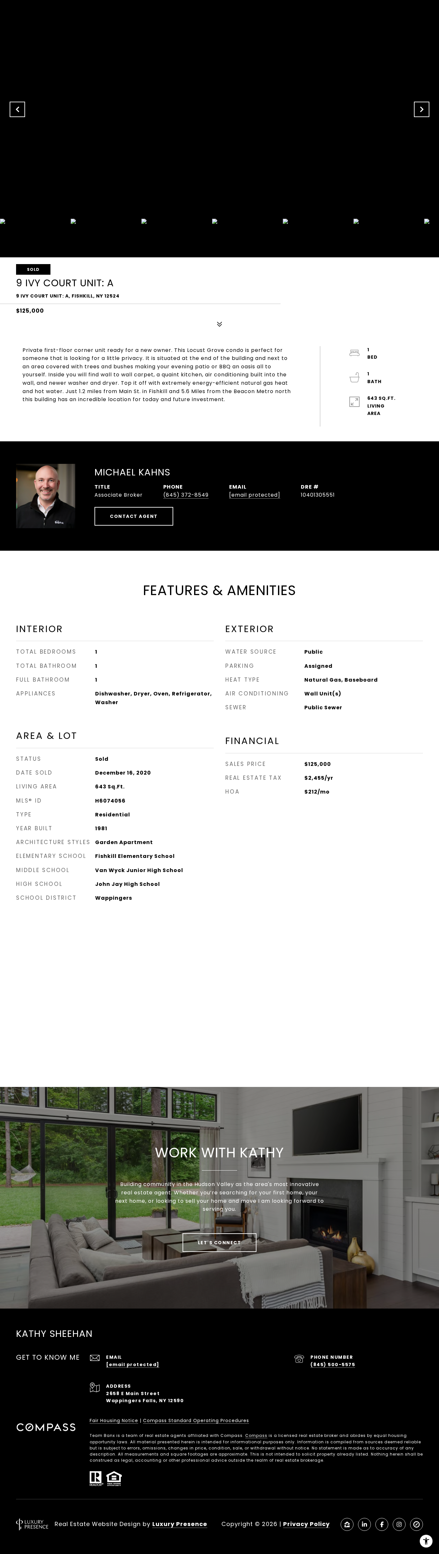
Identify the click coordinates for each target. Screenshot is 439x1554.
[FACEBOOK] (381, 1524)
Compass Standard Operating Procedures (196, 1420)
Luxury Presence (179, 1524)
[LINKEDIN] (364, 1524)
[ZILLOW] (347, 1524)
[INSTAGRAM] (399, 1524)
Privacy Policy (306, 1524)
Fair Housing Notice (114, 1420)
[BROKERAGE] (416, 1524)
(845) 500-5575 (332, 1364)
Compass (256, 1435)
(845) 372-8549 (186, 495)
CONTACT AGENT (134, 516)
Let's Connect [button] (219, 1242)
